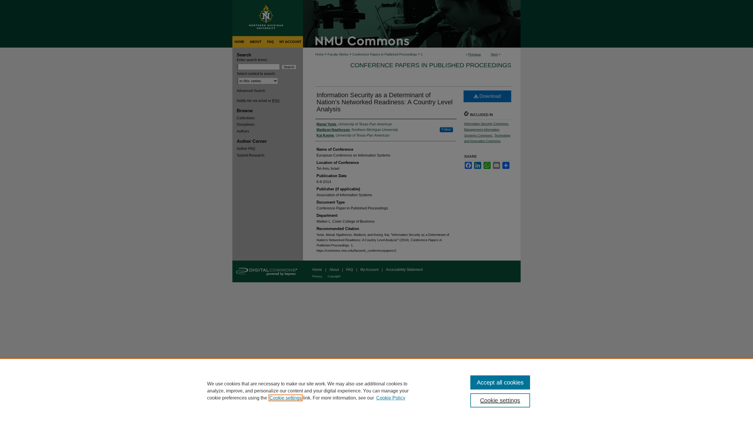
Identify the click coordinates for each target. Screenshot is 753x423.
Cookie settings (285, 397)
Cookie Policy (390, 397)
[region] (376, 390)
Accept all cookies (500, 382)
